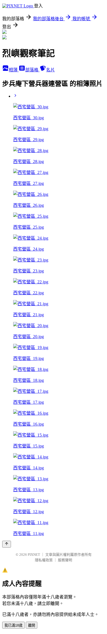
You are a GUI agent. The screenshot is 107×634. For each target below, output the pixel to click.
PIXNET (34, 554)
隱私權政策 (44, 560)
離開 (31, 625)
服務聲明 (65, 560)
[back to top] (6, 544)
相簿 (14, 70)
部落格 (32, 70)
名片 (50, 70)
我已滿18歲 (13, 625)
